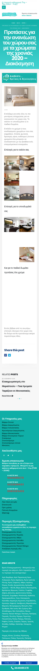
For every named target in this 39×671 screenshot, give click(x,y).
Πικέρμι (20, 619)
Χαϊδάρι (12, 624)
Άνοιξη (10, 585)
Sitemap (5, 513)
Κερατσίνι (22, 600)
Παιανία (5, 613)
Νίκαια (27, 611)
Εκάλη (28, 593)
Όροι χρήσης (7, 507)
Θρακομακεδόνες (8, 598)
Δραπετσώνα (21, 593)
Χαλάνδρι (19, 624)
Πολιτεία (27, 619)
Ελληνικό (5, 595)
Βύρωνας (14, 590)
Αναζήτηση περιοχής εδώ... (12, 548)
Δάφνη (4, 593)
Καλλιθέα (5, 600)
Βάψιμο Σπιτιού (8, 422)
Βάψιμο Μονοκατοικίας (10, 433)
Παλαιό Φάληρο (15, 613)
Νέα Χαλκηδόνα (18, 611)
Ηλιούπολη (23, 595)
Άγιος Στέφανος (14, 582)
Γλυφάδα (28, 590)
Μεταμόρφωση (15, 606)
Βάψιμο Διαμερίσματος (10, 425)
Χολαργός (27, 624)
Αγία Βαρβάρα (7, 577)
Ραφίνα (5, 621)
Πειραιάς (5, 616)
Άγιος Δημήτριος (17, 580)
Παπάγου (32, 613)
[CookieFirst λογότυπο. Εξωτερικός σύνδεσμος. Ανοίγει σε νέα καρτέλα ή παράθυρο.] (2, 644)
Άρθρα (6, 110)
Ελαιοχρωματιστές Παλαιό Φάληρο (15, 546)
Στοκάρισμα (6, 438)
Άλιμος (4, 585)
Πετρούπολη (6, 619)
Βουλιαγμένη (31, 587)
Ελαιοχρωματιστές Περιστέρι (13, 543)
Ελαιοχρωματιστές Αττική (11, 532)
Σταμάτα (17, 621)
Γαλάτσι (21, 590)
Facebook (5, 355)
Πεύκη (14, 619)
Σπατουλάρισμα (8, 440)
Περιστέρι (27, 616)
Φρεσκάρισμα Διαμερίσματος (13, 430)
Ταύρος (24, 621)
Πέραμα (19, 616)
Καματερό (13, 600)
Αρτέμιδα (28, 585)
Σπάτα (10, 621)
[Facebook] (12, 455)
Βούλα (23, 587)
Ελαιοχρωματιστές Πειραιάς (12, 535)
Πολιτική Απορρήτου (9, 510)
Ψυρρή (4, 635)
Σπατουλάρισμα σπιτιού (11, 443)
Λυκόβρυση (21, 603)
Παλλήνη (25, 613)
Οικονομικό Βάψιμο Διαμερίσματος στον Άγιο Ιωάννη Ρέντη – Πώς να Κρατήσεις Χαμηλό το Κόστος (19, 386)
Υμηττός (30, 621)
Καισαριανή (24, 598)
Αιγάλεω (29, 582)
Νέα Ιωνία (14, 608)
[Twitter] (8, 455)
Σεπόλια (17, 635)
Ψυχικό (4, 626)
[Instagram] (4, 455)
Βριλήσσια (6, 590)
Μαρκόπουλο (31, 603)
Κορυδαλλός (31, 600)
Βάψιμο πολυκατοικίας (10, 428)
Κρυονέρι (5, 603)
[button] (18, 399)
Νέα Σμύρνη (23, 608)
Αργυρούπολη (19, 585)
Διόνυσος (11, 593)
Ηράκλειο (31, 595)
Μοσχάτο (25, 606)
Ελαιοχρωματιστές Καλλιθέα (13, 540)
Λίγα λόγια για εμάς (9, 502)
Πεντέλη (12, 616)
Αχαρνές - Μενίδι (8, 587)
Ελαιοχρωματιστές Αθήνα (11, 537)
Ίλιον (18, 598)
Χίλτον (10, 635)
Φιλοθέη (5, 624)
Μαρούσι (5, 606)
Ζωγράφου (14, 595)
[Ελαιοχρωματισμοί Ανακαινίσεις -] (9, 14)
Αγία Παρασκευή (20, 577)
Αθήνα (23, 582)
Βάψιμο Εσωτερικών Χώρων (13, 436)
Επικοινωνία (6, 504)
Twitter (9, 355)
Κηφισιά (13, 603)
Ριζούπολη (25, 635)
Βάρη (18, 587)
